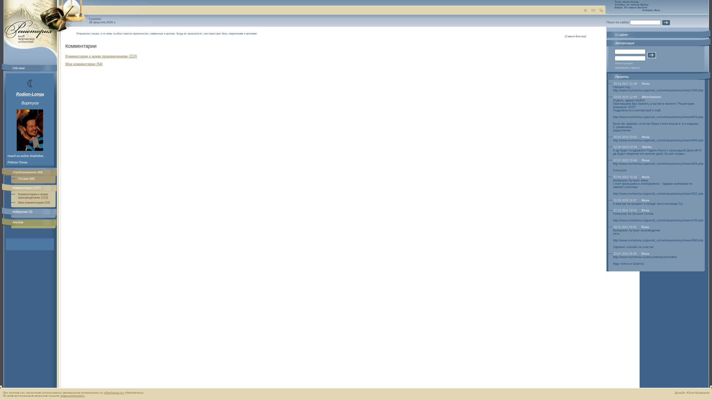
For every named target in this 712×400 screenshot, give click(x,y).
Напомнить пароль (627, 67)
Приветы (622, 76)
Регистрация (623, 63)
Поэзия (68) (26, 178)
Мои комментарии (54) (34, 202)
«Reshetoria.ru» (114, 392)
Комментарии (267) (27, 187)
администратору (72, 395)
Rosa (645, 83)
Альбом (18, 222)
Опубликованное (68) (28, 172)
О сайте (621, 34)
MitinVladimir (651, 97)
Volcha (647, 147)
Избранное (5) (23, 211)
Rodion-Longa (30, 94)
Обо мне (19, 68)
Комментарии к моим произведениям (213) (33, 195)
